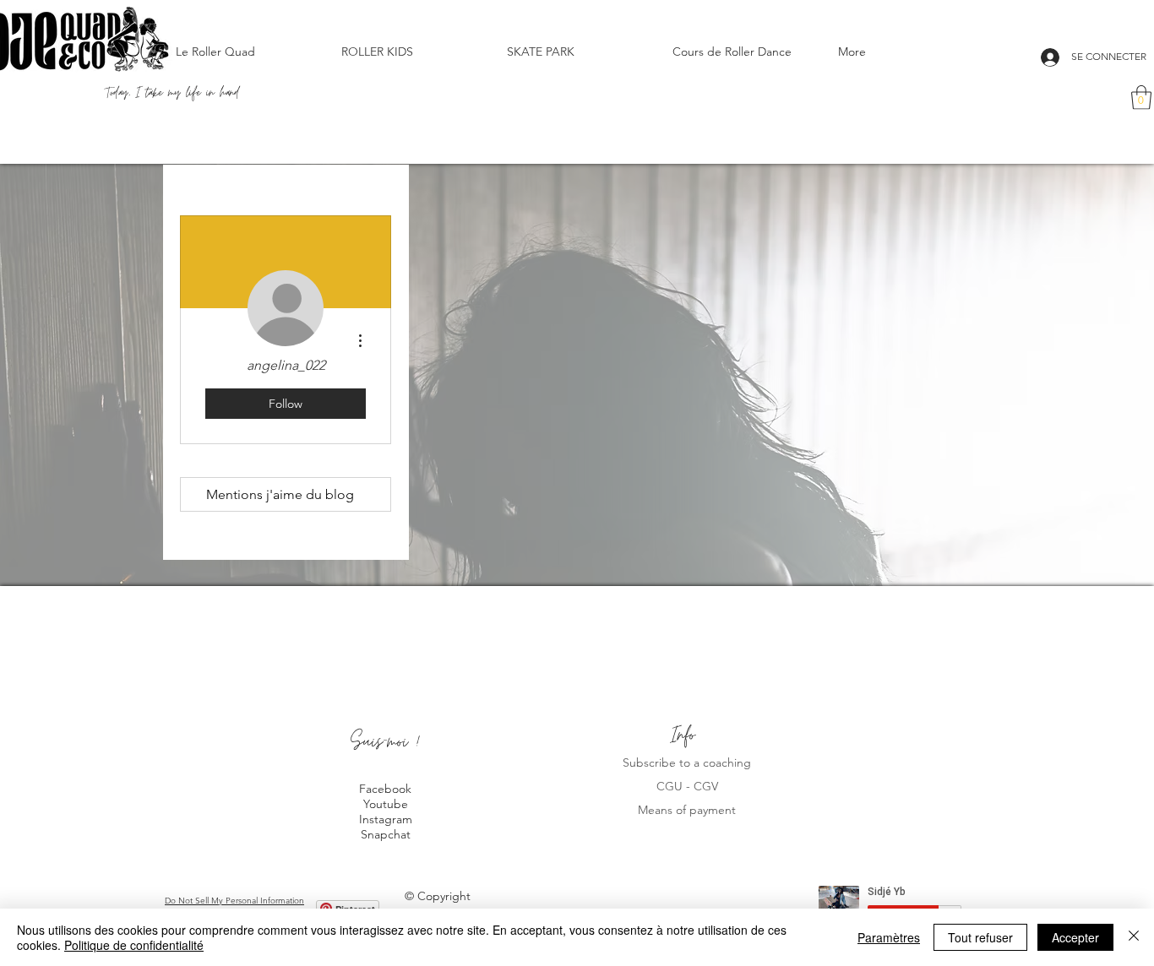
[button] (1141, 97)
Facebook (385, 788)
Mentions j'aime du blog (280, 494)
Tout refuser (980, 937)
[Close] (1134, 937)
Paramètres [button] (888, 937)
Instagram (385, 819)
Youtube (385, 803)
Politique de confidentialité (134, 944)
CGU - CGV (687, 786)
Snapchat (386, 834)
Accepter (1075, 937)
